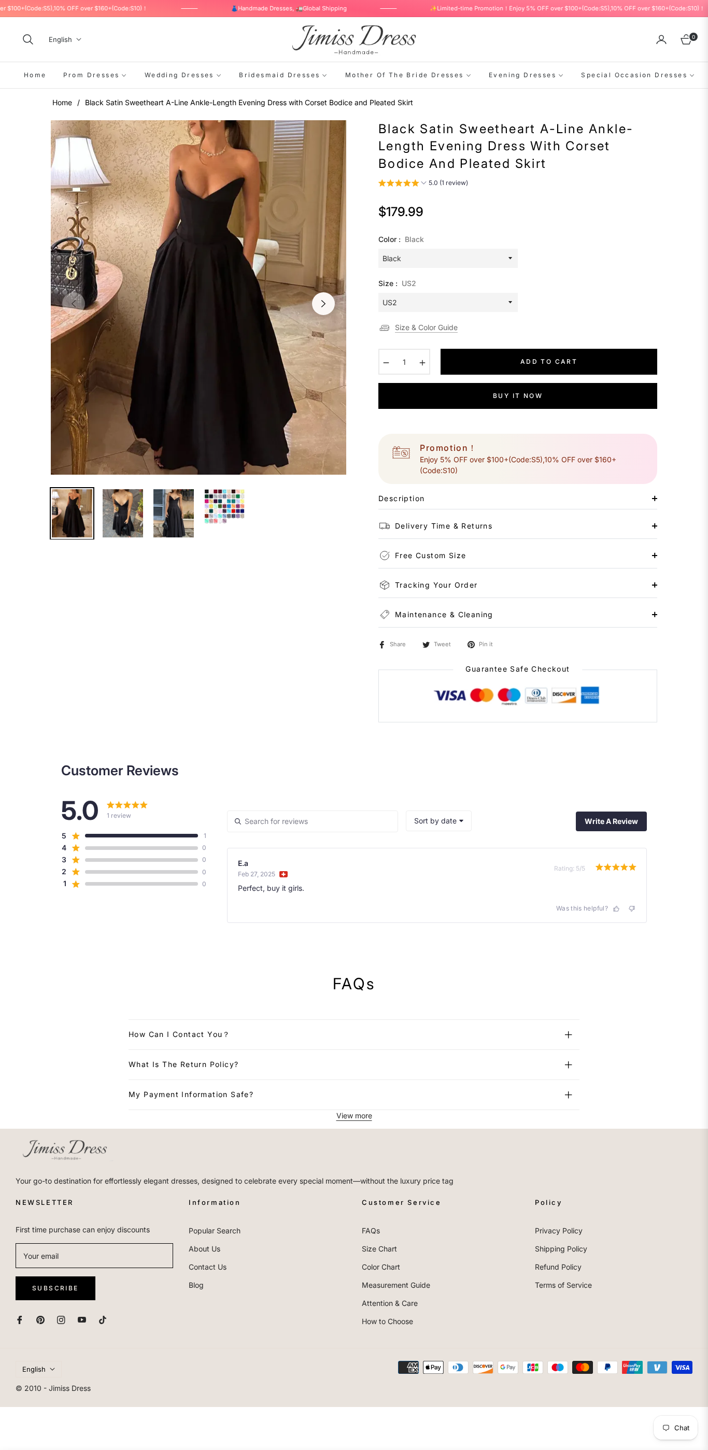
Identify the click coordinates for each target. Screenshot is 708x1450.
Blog (196, 1285)
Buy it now (518, 396)
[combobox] (439, 821)
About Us (204, 1248)
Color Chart (381, 1266)
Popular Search (214, 1230)
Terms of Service (563, 1285)
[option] (198, 297)
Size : (397, 283)
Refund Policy (558, 1266)
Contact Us (207, 1266)
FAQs (371, 1230)
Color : (401, 239)
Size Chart (379, 1248)
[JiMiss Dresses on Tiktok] (105, 1319)
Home (62, 102)
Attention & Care (390, 1303)
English (60, 39)
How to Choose (387, 1321)
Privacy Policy (559, 1230)
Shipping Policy (561, 1248)
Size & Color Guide (426, 327)
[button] (28, 39)
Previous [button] (73, 303)
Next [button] (323, 303)
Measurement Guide (396, 1285)
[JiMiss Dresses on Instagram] (61, 1319)
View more (354, 1115)
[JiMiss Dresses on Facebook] (20, 1319)
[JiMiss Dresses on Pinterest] (40, 1319)
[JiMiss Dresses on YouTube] (82, 1319)
